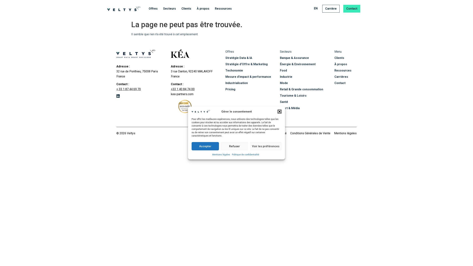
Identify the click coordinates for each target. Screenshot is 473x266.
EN (316, 8)
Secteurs (169, 8)
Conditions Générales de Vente (310, 133)
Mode (284, 83)
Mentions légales (221, 154)
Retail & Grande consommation (301, 89)
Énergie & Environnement (298, 64)
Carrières (341, 77)
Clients (186, 8)
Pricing (230, 89)
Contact (351, 8)
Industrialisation (236, 83)
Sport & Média (290, 108)
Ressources (223, 8)
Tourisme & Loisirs (293, 95)
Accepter (205, 146)
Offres (153, 8)
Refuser (234, 146)
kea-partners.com (182, 94)
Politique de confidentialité (245, 154)
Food (283, 70)
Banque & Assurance (294, 58)
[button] (279, 111)
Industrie (286, 77)
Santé (284, 102)
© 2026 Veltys (125, 133)
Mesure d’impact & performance (248, 77)
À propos (203, 8)
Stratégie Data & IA (238, 58)
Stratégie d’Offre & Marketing (246, 64)
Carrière (331, 8)
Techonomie (234, 70)
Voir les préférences (265, 146)
